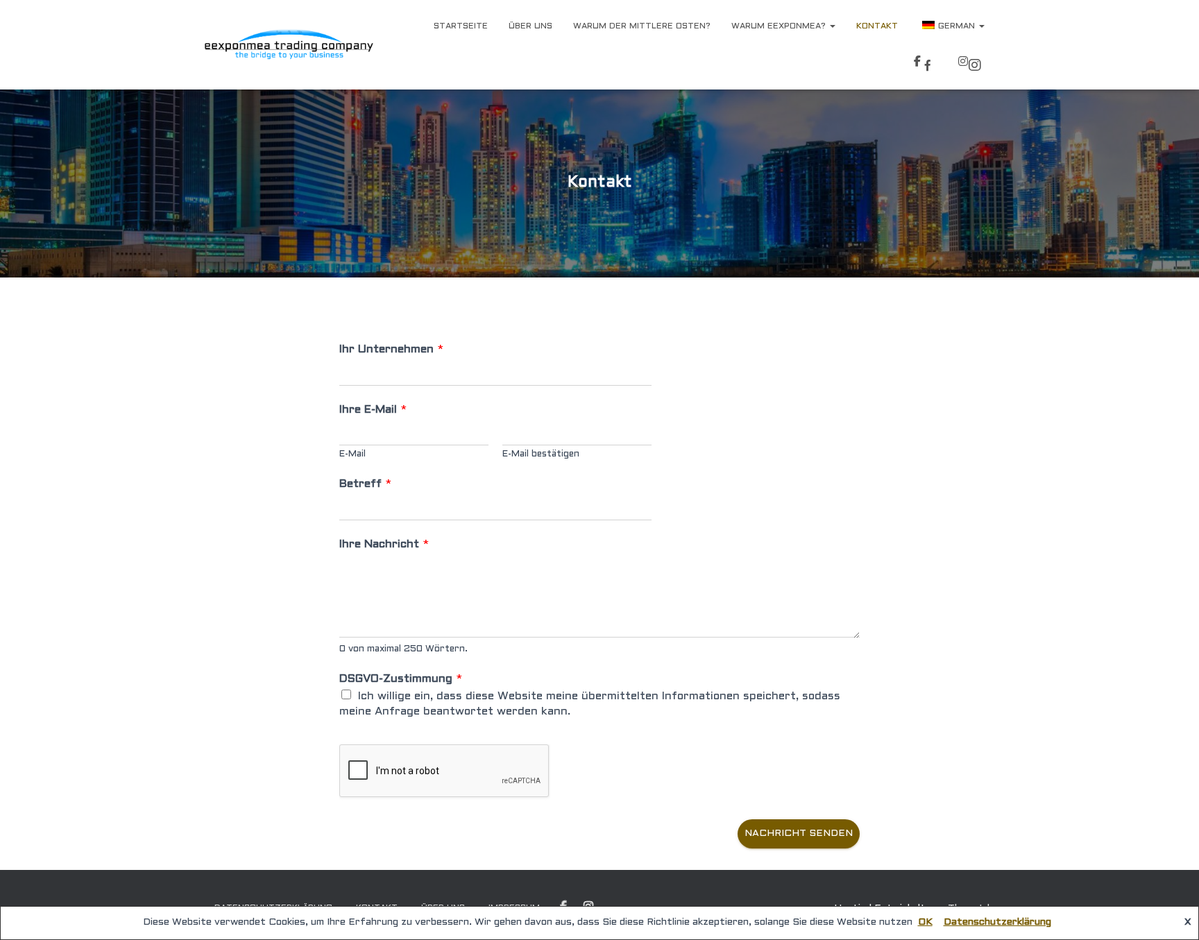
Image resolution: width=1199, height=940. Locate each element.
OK (925, 922)
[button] (831, 26)
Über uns (530, 26)
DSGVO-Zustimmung (400, 679)
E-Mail (352, 454)
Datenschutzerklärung (997, 922)
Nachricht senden (799, 833)
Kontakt (877, 26)
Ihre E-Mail (373, 409)
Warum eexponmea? (779, 26)
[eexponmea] (289, 45)
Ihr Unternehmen (391, 349)
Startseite (461, 26)
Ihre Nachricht (384, 544)
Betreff (365, 484)
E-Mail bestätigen (540, 454)
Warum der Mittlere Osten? (642, 26)
